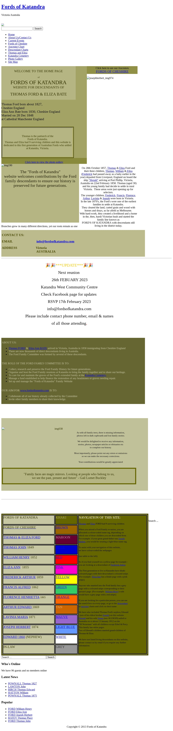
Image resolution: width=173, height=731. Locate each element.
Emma (100, 618)
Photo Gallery (15, 58)
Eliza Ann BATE (38, 348)
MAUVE (62, 617)
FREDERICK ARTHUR (19, 577)
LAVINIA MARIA (15, 617)
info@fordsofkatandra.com (55, 241)
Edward (82, 618)
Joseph (106, 198)
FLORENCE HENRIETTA (21, 597)
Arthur (86, 198)
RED (59, 557)
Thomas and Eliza (17, 52)
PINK (59, 567)
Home (11, 34)
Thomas (111, 168)
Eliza (122, 168)
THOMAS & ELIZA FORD (21, 537)
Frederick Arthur (118, 565)
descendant (122, 603)
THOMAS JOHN (14, 547)
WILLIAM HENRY (16, 557)
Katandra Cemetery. (95, 375)
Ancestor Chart (16, 46)
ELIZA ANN (11, 567)
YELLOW (63, 577)
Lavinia (95, 198)
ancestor (85, 606)
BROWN (62, 527)
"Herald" (93, 180)
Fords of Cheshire (17, 43)
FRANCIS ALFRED (17, 587)
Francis (121, 195)
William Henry (112, 591)
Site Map (13, 61)
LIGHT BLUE (65, 627)
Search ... (153, 520)
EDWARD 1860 (14, 637)
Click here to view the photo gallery (44, 162)
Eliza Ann (96, 576)
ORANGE (62, 597)
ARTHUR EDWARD (17, 607)
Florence (130, 195)
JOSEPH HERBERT (17, 627)
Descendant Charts (18, 49)
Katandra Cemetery (18, 55)
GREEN (61, 587)
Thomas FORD (17, 348)
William (119, 171)
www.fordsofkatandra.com (34, 390)
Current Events (16, 40)
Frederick (87, 174)
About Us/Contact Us (19, 37)
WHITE (61, 637)
